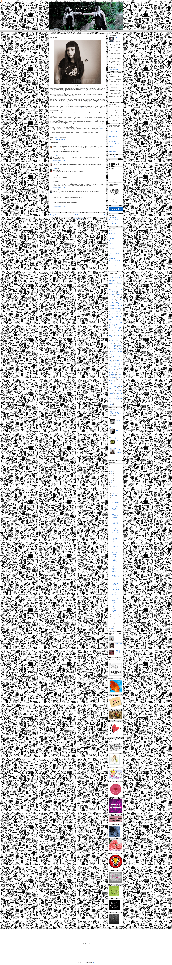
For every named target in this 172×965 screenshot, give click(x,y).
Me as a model (114, 340)
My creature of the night (115, 518)
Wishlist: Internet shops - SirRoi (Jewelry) (114, 559)
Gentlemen (102, 128)
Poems (112, 368)
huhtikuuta (115, 614)
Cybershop (111, 238)
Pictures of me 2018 (114, 365)
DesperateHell (113, 428)
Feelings (117, 310)
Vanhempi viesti (101, 215)
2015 (112, 480)
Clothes (117, 298)
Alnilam (111, 231)
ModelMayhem (112, 141)
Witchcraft (117, 403)
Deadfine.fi (111, 241)
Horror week (114, 329)
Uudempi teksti (53, 215)
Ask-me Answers (117, 283)
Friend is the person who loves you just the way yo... (115, 547)
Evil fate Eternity (114, 411)
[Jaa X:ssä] (62, 137)
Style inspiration (115, 382)
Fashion (118, 308)
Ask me (110, 283)
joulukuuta (115, 487)
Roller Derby (112, 372)
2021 (112, 467)
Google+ (111, 134)
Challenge (111, 297)
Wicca (117, 401)
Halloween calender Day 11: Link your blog (118, 652)
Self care (119, 372)
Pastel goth (111, 351)
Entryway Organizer (118, 420)
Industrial (118, 332)
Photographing (118, 351)
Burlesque (111, 296)
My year (111, 347)
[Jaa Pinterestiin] (65, 137)
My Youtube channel (114, 144)
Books (118, 294)
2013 (112, 485)
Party (112, 350)
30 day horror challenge (114, 276)
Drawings (111, 305)
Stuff (110, 381)
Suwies (54, 162)
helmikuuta (115, 619)
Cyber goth (119, 301)
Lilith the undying (113, 224)
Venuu (110, 268)
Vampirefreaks (112, 151)
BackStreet (111, 236)
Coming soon (112, 299)
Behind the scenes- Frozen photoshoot (115, 510)
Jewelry (118, 335)
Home (114, 327)
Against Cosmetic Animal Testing (79, 30)
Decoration (112, 304)
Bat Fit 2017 (119, 286)
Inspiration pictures (114, 333)
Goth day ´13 (115, 530)
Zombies (111, 404)
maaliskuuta (115, 617)
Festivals (111, 312)
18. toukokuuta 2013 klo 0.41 (58, 173)
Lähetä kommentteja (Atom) (78, 218)
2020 (112, 469)
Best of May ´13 (115, 504)
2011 (112, 626)
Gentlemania (83, 107)
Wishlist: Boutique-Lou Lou (115, 538)
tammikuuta (115, 621)
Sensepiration (112, 374)
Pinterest (111, 146)
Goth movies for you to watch (115, 527)
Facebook (111, 129)
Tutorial (119, 390)
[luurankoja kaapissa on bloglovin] (114, 203)
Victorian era (119, 393)
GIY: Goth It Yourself (115, 418)
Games (118, 315)
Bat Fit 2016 (112, 286)
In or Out (117, 330)
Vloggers (118, 397)
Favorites (110, 310)
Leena (54, 189)
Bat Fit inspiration (114, 288)
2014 (112, 482)
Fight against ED (115, 312)
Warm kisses (115, 552)
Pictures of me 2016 (117, 362)
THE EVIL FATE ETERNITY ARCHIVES (116, 413)
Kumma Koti (113, 449)
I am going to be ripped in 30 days (115, 534)
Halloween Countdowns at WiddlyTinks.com (86, 957)
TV (110, 392)
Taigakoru (111, 263)
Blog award (114, 291)
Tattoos (120, 385)
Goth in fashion (118, 319)
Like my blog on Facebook (115, 156)
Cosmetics (113, 301)
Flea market (117, 313)
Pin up (120, 366)
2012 (112, 624)
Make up (113, 337)
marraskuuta (115, 489)
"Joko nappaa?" (112, 217)
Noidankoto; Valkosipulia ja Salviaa (115, 438)
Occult (120, 347)
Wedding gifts (119, 398)
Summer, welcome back (115, 576)
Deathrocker (115, 302)
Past (118, 350)
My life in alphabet (117, 345)
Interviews (111, 335)
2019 (112, 471)
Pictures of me (116, 355)
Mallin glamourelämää (115, 565)
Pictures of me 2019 (113, 366)
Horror (120, 327)
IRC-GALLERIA (113, 136)
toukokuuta (115, 502)
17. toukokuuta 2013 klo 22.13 (59, 166)
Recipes (115, 369)
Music (55, 139)
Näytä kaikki (120, 458)
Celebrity (118, 296)
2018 (112, 473)
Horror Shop (112, 251)
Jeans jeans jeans (114, 579)
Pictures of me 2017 (115, 363)
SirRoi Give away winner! (115, 572)
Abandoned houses (112, 279)
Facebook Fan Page (113, 131)
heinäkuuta (115, 498)
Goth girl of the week (115, 603)
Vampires (111, 393)
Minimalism (111, 342)
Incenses (111, 332)
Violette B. (55, 155)
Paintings (120, 348)
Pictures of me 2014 (115, 359)
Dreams (117, 305)
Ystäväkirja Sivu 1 (114, 569)
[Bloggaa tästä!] (61, 137)
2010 (112, 628)
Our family (113, 348)
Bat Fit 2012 (112, 285)
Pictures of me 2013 (61, 139)
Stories (119, 379)
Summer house (112, 384)
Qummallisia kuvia (115, 595)
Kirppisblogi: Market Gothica (114, 220)
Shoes (116, 376)
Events (120, 307)
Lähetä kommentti (55, 209)
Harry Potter (117, 326)
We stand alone (118, 429)
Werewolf (113, 400)
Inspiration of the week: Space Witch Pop (115, 588)
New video (114, 554)
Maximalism (118, 339)
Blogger (93, 962)
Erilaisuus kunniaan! (117, 637)
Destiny (111, 243)
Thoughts (114, 386)
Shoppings (112, 377)
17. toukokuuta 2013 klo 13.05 (59, 160)
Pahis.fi (111, 256)
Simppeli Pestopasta (118, 440)
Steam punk (112, 379)
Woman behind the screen (63, 30)
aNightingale (55, 144)
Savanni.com (112, 258)
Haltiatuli (111, 248)
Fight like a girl (115, 598)
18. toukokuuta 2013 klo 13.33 (59, 187)
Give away (114, 318)
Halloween (114, 324)
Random (111, 369)
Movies (117, 342)
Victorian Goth (115, 395)
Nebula (54, 168)
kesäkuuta (114, 500)
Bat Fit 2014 (119, 285)
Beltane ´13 (114, 600)
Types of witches (116, 392)
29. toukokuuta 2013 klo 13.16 (59, 206)
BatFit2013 (111, 289)
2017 (112, 476)
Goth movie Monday (114, 321)
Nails (115, 347)
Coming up (119, 299)
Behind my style (118, 289)
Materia (111, 339)
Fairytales (112, 308)
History (110, 327)
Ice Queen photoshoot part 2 (115, 607)
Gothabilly (115, 323)
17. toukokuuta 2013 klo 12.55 (59, 153)
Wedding (111, 398)
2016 (112, 478)
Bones (112, 294)
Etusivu (77, 215)
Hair (121, 323)
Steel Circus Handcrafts (114, 261)
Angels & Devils (113, 233)
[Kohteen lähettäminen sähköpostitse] (60, 137)
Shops (119, 377)
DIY (119, 304)
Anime (115, 282)
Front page (52, 30)
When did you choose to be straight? (115, 583)
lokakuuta (114, 491)
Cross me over (115, 506)
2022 (112, 465)
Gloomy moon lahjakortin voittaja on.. (115, 522)
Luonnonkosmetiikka (114, 253)
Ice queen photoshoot (115, 611)
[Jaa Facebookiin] (64, 137)
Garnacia (111, 316)
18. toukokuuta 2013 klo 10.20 (59, 179)
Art (119, 282)
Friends (111, 315)
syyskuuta (114, 493)
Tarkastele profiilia (113, 69)
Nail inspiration (115, 542)
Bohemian (119, 293)
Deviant (111, 246)
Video (110, 397)
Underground (112, 266)
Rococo (118, 371)
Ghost (116, 316)
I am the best (114, 593)
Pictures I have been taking (116, 353)
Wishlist (111, 403)
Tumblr (110, 149)
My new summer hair (115, 515)
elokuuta (114, 495)
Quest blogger (118, 368)
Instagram (111, 139)
